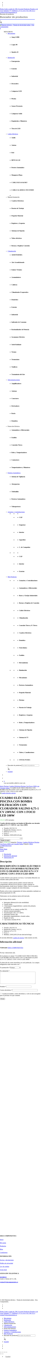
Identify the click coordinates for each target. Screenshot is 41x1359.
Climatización (12, 251)
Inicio (1, 786)
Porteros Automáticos (14, 473)
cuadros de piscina (18, 938)
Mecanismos (11, 33)
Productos (3, 1246)
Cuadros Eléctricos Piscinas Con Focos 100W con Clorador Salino (19, 843)
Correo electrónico (6, 990)
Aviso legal (3, 1270)
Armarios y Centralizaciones (16, 512)
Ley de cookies (4, 1266)
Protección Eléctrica (14, 426)
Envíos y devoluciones (7, 1260)
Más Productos (12, 577)
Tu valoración (4, 971)
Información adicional (10, 856)
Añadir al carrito (5, 840)
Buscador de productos (7, 14)
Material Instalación (13, 197)
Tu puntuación (5, 967)
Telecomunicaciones (14, 380)
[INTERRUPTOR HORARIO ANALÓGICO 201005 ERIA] (18, 1220)
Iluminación (11, 57)
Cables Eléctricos (13, 134)
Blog (1, 1249)
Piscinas (6, 786)
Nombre (3, 986)
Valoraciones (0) (9, 857)
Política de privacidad (6, 1263)
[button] (8, 32)
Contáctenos (3, 1252)
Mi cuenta (3, 1243)
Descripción (7, 854)
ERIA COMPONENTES (15, 947)
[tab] (22, 854)
